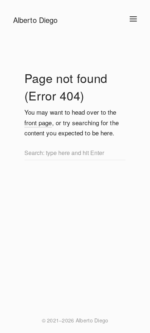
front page (38, 122)
